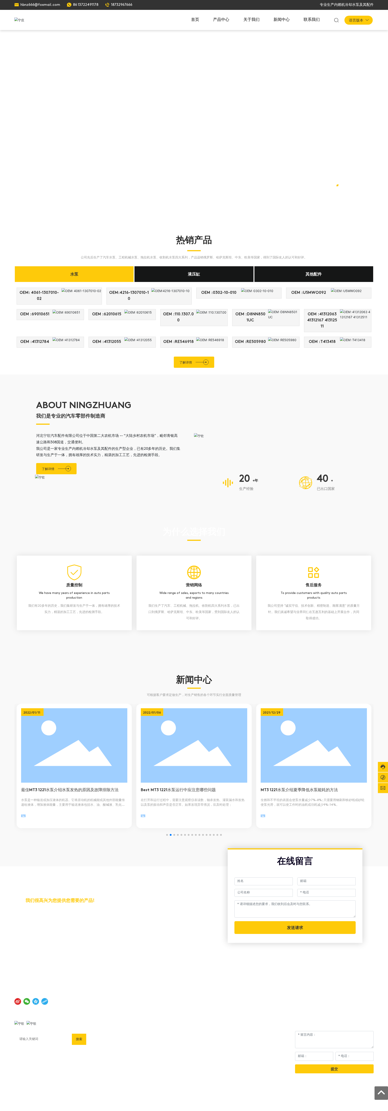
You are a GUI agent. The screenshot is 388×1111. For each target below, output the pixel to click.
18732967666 (121, 5)
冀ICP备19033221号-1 (289, 1101)
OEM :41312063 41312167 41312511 (322, 320)
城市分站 (367, 1101)
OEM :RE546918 (178, 342)
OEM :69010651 (34, 314)
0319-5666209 (48, 926)
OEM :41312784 (34, 342)
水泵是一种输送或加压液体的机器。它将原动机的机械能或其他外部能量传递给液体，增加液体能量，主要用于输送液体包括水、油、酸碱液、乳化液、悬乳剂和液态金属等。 (73, 805)
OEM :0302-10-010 (218, 293)
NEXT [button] (352, 200)
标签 (355, 1101)
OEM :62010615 (106, 314)
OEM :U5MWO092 (308, 293)
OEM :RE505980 (250, 342)
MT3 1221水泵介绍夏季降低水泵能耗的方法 (299, 790)
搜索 (79, 1039)
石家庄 (345, 1101)
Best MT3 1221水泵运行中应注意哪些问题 (178, 790)
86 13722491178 (85, 5)
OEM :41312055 (106, 342)
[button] (337, 185)
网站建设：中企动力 (325, 1101)
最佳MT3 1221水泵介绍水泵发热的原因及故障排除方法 (70, 790)
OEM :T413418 (322, 342)
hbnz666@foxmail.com (40, 5)
